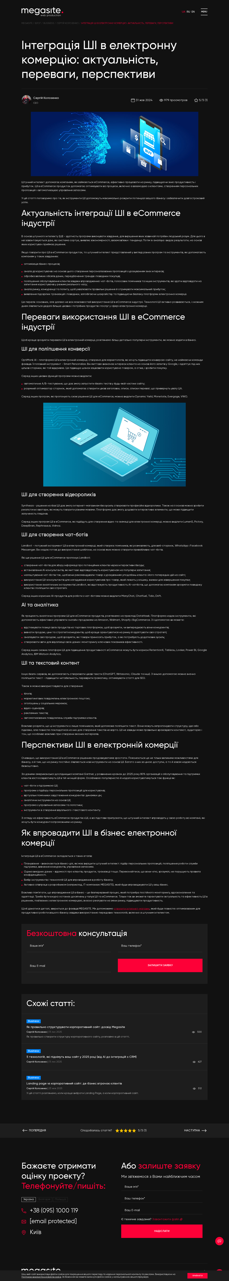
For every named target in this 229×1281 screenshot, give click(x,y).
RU (188, 12)
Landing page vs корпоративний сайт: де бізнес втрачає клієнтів (74, 1083)
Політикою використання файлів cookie (41, 1277)
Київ (35, 1232)
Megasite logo (42, 12)
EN (193, 12)
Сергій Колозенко (46, 98)
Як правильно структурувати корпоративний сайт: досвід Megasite (75, 1027)
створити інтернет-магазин (132, 908)
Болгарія (44, 1199)
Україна (28, 1199)
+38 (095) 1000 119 (54, 1211)
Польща (60, 1199)
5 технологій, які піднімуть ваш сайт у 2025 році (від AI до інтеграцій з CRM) (81, 1056)
